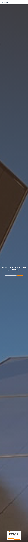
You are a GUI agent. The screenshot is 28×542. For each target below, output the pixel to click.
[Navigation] (25, 2)
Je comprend (10, 538)
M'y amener (20, 275)
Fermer (17, 538)
